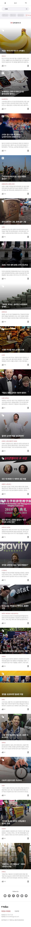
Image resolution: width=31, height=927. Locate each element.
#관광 (13, 184)
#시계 (3, 355)
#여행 (9, 184)
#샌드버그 (8, 484)
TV (26, 3)
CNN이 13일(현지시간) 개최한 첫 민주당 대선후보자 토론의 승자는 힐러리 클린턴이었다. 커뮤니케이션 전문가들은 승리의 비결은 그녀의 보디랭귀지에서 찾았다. (15, 445)
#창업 (3, 699)
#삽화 (3, 227)
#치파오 (4, 871)
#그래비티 (4, 570)
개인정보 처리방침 (5, 911)
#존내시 (7, 398)
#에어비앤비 (5, 184)
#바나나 (4, 56)
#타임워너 (8, 613)
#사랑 (3, 398)
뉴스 (15, 3)
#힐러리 (4, 441)
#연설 (8, 527)
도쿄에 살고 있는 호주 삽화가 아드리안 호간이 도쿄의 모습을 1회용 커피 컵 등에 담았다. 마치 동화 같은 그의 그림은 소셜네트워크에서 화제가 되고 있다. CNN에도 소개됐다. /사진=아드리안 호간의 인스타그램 (15, 231)
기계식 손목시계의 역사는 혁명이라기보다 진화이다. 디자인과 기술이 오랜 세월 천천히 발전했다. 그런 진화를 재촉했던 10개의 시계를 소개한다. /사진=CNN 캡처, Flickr (15, 359)
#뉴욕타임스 (5, 99)
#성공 (3, 785)
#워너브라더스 (14, 613)
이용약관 (17, 911)
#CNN (15, 441)
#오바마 (4, 828)
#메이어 (4, 484)
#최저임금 (4, 312)
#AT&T (3, 613)
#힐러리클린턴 (9, 441)
